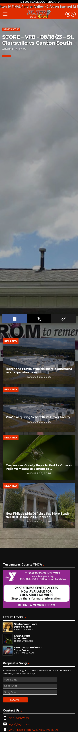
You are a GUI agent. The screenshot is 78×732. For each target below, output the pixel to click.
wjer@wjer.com (20, 724)
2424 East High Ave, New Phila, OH (34, 729)
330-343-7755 (19, 718)
